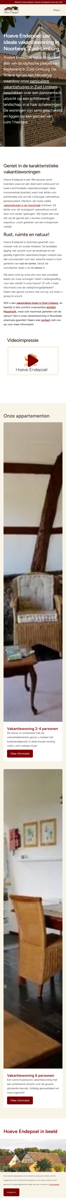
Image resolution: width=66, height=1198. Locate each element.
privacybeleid (54, 1184)
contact (45, 320)
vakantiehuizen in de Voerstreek (22, 205)
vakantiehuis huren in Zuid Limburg (37, 303)
